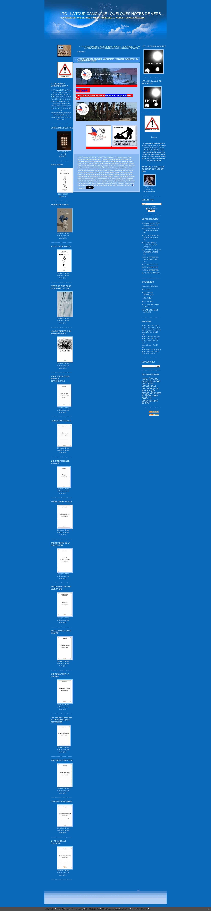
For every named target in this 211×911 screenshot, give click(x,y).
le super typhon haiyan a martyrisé (121, 179)
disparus (104, 181)
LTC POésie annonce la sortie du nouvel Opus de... (151, 230)
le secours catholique (102, 179)
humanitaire (103, 185)
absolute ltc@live (151, 394)
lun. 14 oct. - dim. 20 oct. (151, 338)
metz (145, 378)
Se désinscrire (152, 208)
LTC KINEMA (147, 298)
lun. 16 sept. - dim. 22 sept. (150, 346)
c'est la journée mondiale (119, 168)
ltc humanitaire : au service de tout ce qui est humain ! (101, 174)
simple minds (148, 392)
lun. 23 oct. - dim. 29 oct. (151, 351)
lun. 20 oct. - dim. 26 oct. (151, 325)
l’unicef (116, 176)
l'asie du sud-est (83, 181)
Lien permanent (122, 157)
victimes (110, 181)
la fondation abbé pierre (117, 183)
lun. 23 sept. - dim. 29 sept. (150, 342)
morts (99, 181)
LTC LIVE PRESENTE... (151, 264)
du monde (128, 185)
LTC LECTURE (148, 301)
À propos (154, 137)
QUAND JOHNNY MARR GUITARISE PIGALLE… (151, 224)
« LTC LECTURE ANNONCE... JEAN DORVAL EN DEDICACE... (100, 46)
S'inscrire (153, 206)
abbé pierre (130, 183)
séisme (84, 163)
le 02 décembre (105, 168)
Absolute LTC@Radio (150, 286)
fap (93, 183)
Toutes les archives (149, 353)
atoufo (97, 170)
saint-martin (81, 159)
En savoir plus (145, 909)
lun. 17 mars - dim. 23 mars (150, 333)
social (110, 185)
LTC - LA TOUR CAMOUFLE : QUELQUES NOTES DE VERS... (112, 14)
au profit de (124, 170)
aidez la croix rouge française (111, 161)
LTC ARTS (146, 289)
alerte (89, 163)
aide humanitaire (119, 181)
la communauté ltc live (150, 400)
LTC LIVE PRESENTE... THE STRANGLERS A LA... (151, 259)
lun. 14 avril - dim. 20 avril (151, 330)
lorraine (153, 378)
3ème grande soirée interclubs (110, 170)
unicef (84, 166)
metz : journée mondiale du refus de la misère (113, 159)
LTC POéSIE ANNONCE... (152, 273)
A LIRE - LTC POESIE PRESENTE (150, 311)
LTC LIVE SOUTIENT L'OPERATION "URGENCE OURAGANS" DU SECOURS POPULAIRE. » (112, 47)
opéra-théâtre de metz (112, 172)
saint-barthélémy (91, 159)
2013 (89, 183)
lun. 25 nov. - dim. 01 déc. (151, 336)
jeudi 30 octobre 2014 (97, 172)
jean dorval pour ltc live (150, 388)
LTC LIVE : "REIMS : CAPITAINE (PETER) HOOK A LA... (150, 245)
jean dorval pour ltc (84, 185)
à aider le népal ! (127, 161)
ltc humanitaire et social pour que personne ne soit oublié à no (107, 166)
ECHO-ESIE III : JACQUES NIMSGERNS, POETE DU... (152, 252)
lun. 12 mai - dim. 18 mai (151, 328)
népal (79, 163)
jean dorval (148, 384)
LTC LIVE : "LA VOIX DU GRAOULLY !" (151, 305)
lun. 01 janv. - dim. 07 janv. (152, 349)
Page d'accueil (127, 46)
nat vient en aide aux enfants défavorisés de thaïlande (110, 163)
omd (144, 383)
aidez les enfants (118, 185)
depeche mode (151, 381)
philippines (92, 181)
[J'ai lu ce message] (209, 909)
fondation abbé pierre (102, 183)
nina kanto (123, 172)
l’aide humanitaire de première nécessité (99, 176)
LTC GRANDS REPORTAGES (148, 294)
